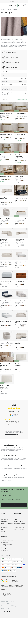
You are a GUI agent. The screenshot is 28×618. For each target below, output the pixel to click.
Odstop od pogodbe (19, 529)
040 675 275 (6, 542)
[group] (14, 422)
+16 (25, 325)
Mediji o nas (4, 521)
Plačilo (15, 519)
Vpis (14, 505)
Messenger (6, 550)
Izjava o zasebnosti (6, 603)
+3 (10, 117)
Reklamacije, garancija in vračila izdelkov (20, 524)
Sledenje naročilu (18, 521)
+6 (10, 325)
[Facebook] (2, 611)
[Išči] (22, 5)
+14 (10, 223)
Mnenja (3, 529)
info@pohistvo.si (7, 548)
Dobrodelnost (4, 519)
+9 (24, 223)
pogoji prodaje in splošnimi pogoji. (14, 433)
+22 (25, 305)
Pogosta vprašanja (19, 527)
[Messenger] (10, 611)
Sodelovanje (4, 527)
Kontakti (3, 531)
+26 (25, 265)
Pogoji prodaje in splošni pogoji (9, 606)
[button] (14, 1)
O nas (2, 517)
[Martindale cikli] (11, 84)
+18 (11, 305)
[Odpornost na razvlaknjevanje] (11, 89)
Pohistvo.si (3, 9)
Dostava (16, 517)
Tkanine (9, 9)
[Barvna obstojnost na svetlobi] (7, 94)
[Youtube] (7, 611)
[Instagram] (5, 611)
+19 (25, 180)
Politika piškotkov (5, 608)
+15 (11, 202)
